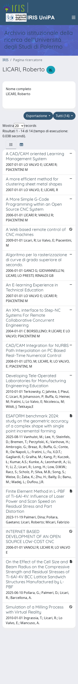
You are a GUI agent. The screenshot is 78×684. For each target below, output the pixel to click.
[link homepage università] (30, 18)
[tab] (11, 144)
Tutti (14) (63, 115)
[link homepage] (15, 8)
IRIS (5, 60)
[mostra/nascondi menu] (74, 17)
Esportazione (37, 115)
